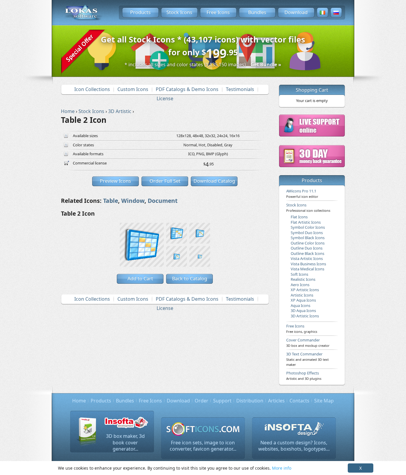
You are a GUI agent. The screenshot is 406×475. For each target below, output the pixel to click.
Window (132, 201)
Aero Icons (300, 284)
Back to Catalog (189, 278)
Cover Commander (308, 342)
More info (281, 468)
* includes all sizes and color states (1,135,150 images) (203, 64)
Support (222, 400)
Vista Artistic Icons (307, 258)
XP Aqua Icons (303, 300)
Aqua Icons (300, 305)
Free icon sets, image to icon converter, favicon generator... (203, 445)
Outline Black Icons (307, 253)
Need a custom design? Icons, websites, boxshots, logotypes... (294, 445)
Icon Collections (92, 89)
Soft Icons (299, 274)
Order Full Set (165, 181)
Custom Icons (132, 89)
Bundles (257, 12)
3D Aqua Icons (303, 310)
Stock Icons (179, 12)
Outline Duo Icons (306, 248)
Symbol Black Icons (308, 237)
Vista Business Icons (308, 263)
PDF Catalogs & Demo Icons (187, 89)
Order (201, 400)
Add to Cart (140, 278)
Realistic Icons (303, 279)
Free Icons (218, 12)
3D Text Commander (307, 359)
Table (110, 201)
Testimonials (240, 89)
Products (140, 12)
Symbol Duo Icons (307, 232)
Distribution (249, 400)
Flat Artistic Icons (306, 222)
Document (162, 201)
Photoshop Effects (303, 375)
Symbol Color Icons (308, 227)
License (165, 98)
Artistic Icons (302, 295)
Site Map (324, 400)
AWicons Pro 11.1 (302, 193)
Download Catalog (214, 181)
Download (296, 12)
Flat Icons (299, 217)
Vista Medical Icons (307, 269)
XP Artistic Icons (305, 289)
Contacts (299, 400)
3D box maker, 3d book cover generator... (125, 442)
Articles (276, 400)
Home (79, 400)
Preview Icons (115, 181)
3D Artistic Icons (305, 316)
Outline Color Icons (308, 243)
